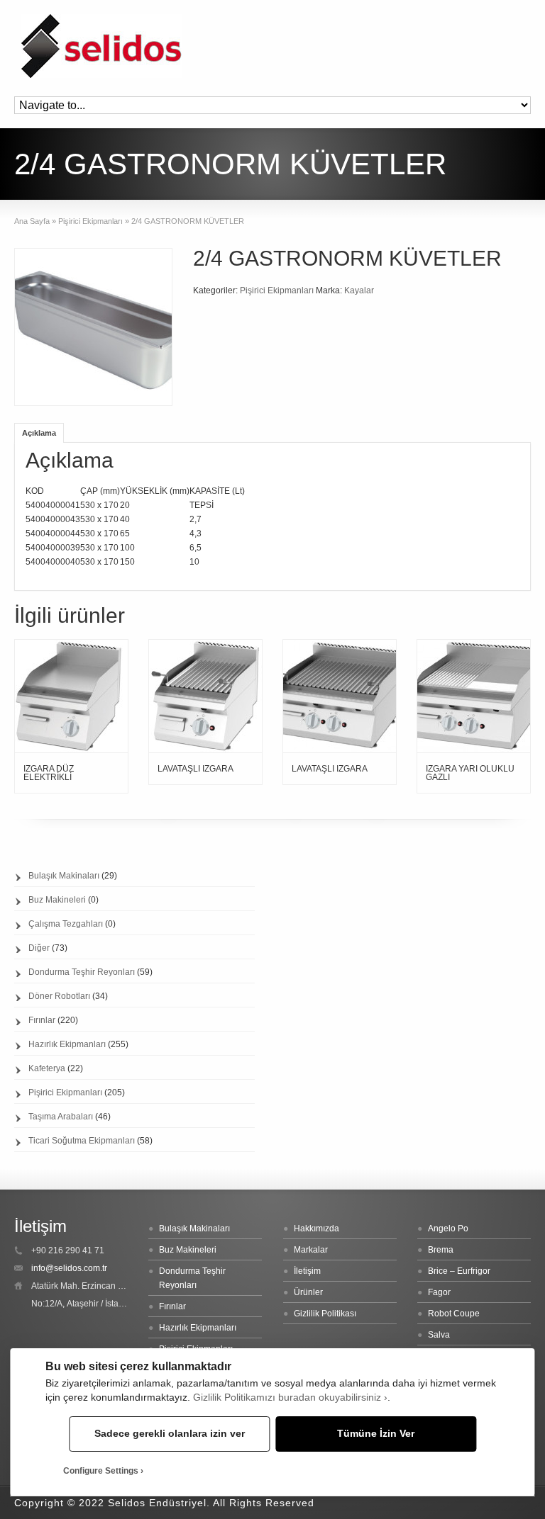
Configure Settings (100, 1471)
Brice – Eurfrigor (459, 1271)
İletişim (307, 1271)
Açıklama (39, 433)
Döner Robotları (59, 996)
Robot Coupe (454, 1313)
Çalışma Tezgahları (65, 924)
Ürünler (308, 1292)
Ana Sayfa (32, 221)
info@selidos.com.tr (69, 1268)
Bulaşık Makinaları (63, 876)
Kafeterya (46, 1068)
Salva (439, 1335)
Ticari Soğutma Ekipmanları (81, 1141)
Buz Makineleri (57, 900)
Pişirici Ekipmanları (90, 221)
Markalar (311, 1250)
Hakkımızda (316, 1228)
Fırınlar (41, 1020)
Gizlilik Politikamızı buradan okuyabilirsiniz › (290, 1397)
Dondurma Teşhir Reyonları (81, 972)
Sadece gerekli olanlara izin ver (169, 1433)
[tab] (39, 432)
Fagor (439, 1292)
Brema (440, 1250)
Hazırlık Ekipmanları (67, 1044)
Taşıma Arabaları (60, 1117)
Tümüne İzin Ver (375, 1433)
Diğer (39, 948)
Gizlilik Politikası (325, 1313)
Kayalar (359, 290)
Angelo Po (448, 1228)
